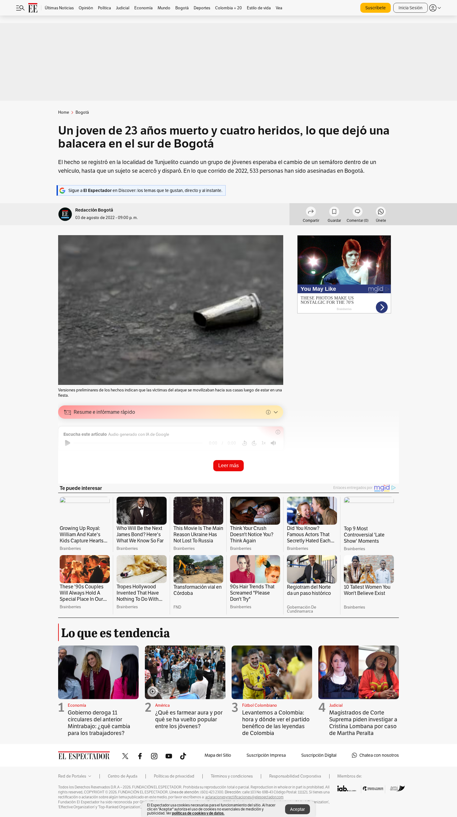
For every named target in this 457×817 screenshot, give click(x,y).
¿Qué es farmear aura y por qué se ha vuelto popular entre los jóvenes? (189, 719)
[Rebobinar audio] (244, 443)
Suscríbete (375, 8)
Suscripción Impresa (266, 755)
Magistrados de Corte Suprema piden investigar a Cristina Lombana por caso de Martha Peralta (363, 723)
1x (263, 442)
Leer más (228, 465)
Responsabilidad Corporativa (295, 776)
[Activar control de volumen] (273, 443)
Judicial (336, 705)
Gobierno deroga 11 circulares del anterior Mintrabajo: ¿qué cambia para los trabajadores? (99, 723)
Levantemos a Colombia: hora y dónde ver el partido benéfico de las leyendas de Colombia (276, 723)
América (162, 705)
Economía (77, 705)
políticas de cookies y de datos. (198, 813)
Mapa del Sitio (218, 755)
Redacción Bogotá (94, 210)
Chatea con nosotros (379, 755)
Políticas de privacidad (174, 776)
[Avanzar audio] (254, 443)
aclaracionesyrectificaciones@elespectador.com (244, 797)
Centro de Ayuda (122, 776)
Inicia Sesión (410, 8)
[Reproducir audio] (68, 443)
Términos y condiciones (232, 776)
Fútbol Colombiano (259, 705)
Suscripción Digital (318, 755)
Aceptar (297, 809)
